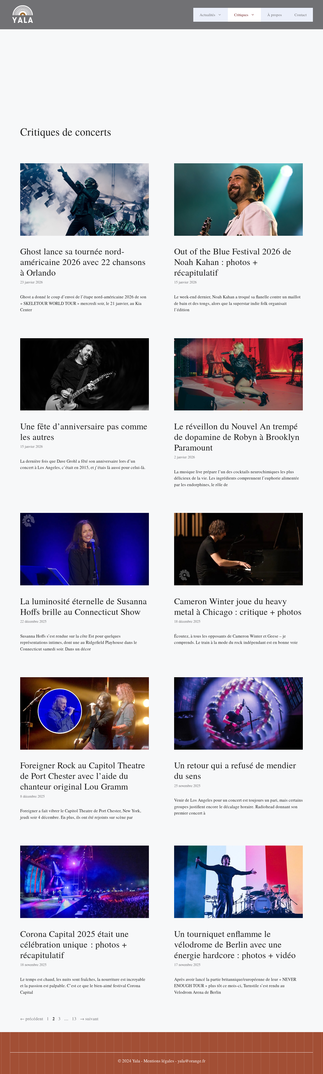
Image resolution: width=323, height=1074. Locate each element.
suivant (89, 1018)
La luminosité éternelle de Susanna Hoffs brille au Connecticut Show (83, 606)
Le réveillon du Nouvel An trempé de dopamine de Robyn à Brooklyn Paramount (237, 436)
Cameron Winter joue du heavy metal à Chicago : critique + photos (238, 606)
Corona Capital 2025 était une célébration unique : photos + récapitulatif (74, 944)
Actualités (207, 14)
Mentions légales (159, 1061)
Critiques (241, 14)
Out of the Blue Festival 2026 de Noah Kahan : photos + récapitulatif (232, 261)
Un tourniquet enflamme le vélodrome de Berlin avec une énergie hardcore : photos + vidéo (235, 944)
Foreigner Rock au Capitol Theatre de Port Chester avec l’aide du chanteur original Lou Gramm (82, 775)
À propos (274, 14)
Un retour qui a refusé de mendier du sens (235, 770)
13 (75, 1018)
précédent (31, 1018)
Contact (300, 14)
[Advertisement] (161, 82)
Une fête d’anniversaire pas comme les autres (83, 431)
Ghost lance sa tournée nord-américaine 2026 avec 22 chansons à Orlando (83, 261)
